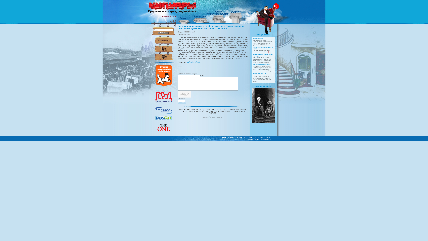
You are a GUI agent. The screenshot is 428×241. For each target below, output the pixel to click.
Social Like (180, 66)
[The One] (163, 133)
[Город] (163, 104)
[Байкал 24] (163, 119)
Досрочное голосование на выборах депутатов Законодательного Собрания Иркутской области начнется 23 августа (211, 27)
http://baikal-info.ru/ (193, 62)
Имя (202, 76)
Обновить (181, 99)
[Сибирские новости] (163, 113)
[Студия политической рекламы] (163, 86)
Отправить (182, 103)
